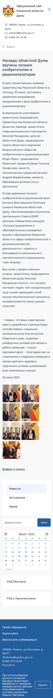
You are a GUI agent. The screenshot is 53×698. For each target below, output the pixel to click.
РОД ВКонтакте (16, 581)
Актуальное (17, 497)
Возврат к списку (13, 469)
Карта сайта (10, 633)
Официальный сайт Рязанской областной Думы (30, 10)
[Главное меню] (48, 9)
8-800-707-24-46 (17, 37)
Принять (42, 684)
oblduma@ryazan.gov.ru (21, 32)
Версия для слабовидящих (19, 639)
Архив (13, 506)
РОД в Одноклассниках (21, 598)
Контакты (8, 664)
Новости (15, 488)
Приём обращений (14, 627)
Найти (44, 522)
